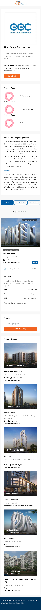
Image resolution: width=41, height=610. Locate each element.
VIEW (35, 262)
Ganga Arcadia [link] (9, 538)
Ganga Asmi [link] (8, 456)
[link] (20, 232)
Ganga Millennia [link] (9, 253)
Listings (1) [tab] (7, 202)
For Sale (35, 220)
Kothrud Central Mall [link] (11, 500)
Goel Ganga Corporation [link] (14, 269)
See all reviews (9, 51)
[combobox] (23, 212)
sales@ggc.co (32, 294)
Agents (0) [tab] (20, 202)
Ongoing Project (26, 220)
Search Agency (20, 329)
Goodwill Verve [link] (9, 412)
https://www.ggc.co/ (30, 298)
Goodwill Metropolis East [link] (13, 371)
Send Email (12, 76)
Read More (8, 170)
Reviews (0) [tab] (34, 202)
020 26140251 (32, 290)
